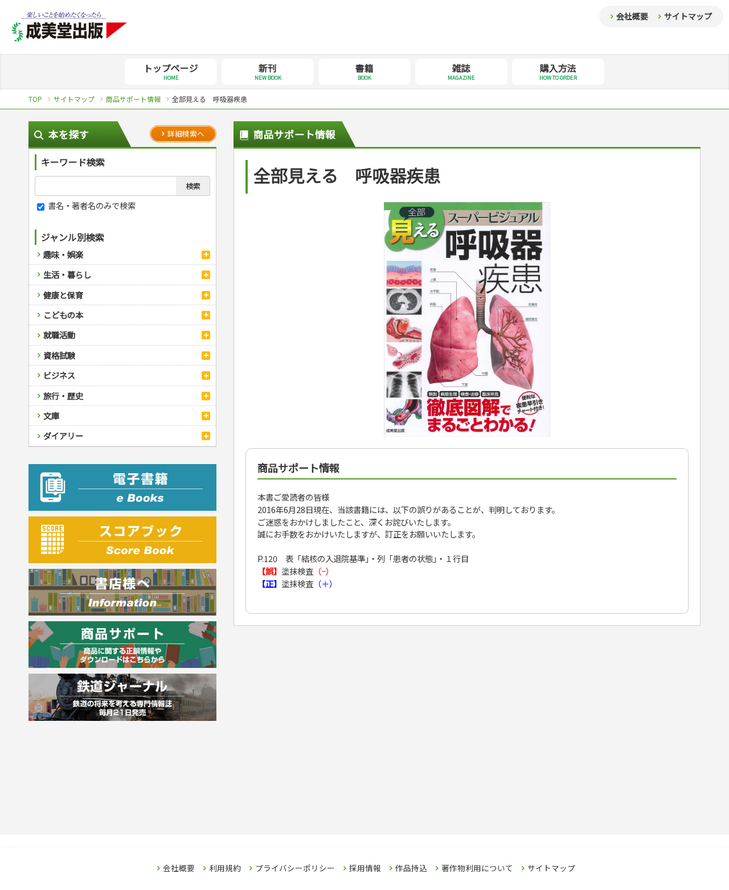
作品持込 (411, 868)
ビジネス (59, 375)
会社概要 (632, 16)
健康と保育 (63, 295)
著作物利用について (477, 868)
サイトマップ (688, 16)
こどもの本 (63, 315)
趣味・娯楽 (63, 254)
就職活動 (59, 335)
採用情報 (365, 868)
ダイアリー (63, 435)
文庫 (51, 415)
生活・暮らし (67, 274)
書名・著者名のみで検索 (91, 205)
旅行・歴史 (63, 395)
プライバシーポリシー (295, 868)
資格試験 (59, 355)
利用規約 (225, 868)
